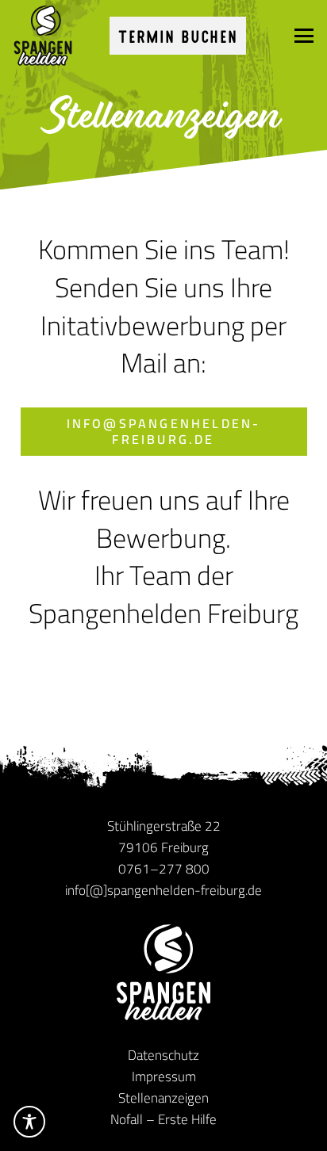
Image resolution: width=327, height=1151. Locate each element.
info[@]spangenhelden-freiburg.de (163, 890)
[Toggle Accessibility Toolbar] (29, 1121)
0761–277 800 (164, 868)
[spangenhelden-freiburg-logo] (42, 35)
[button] (303, 35)
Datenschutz (163, 1055)
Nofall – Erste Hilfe (163, 1119)
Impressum (164, 1076)
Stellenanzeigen (163, 1098)
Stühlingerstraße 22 (164, 826)
